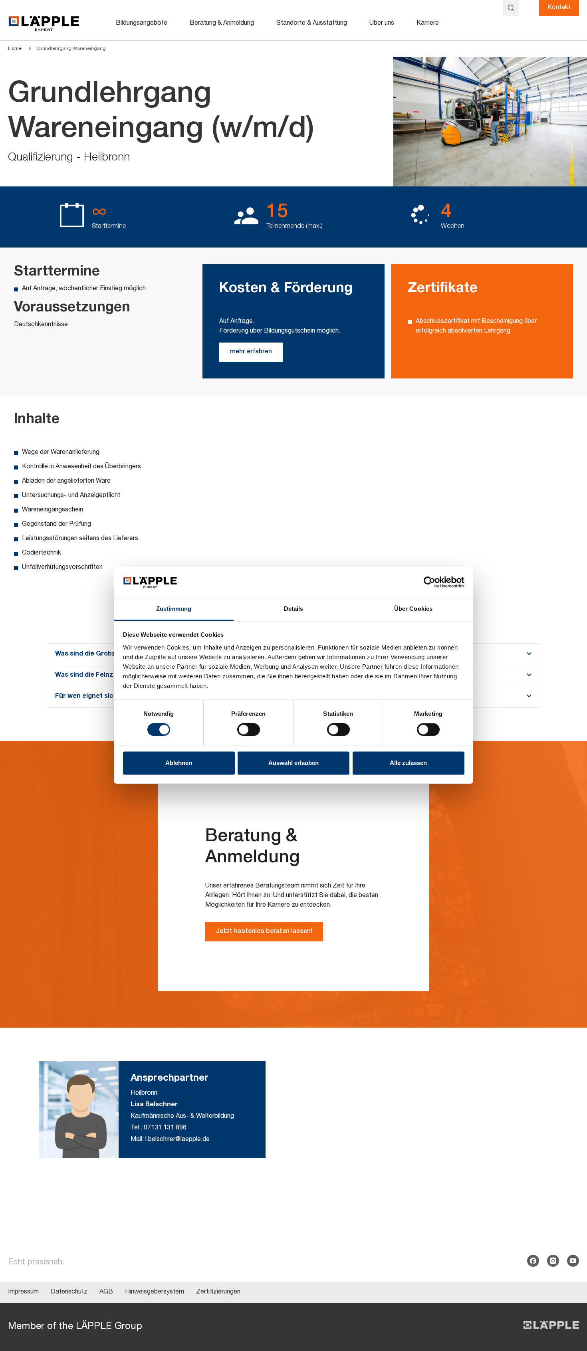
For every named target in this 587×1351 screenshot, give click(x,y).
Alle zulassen (408, 762)
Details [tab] (293, 608)
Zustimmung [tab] (174, 608)
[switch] (248, 729)
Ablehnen (178, 762)
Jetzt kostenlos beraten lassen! (264, 932)
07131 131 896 (165, 1128)
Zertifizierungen (218, 1292)
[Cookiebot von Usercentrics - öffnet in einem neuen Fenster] (429, 582)
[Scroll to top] (569, 1305)
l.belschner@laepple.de (177, 1140)
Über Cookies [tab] (413, 608)
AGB (106, 1292)
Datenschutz (69, 1292)
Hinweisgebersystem (154, 1292)
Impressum (23, 1292)
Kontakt (559, 8)
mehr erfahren (251, 352)
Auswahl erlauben (293, 762)
